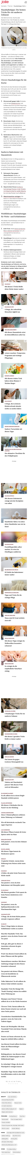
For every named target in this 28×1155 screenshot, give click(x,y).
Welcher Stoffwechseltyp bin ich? (9, 1108)
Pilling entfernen (6, 803)
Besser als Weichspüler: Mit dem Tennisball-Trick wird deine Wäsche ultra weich (14, 1029)
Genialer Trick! (5, 880)
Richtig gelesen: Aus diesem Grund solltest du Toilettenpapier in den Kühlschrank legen (13, 1056)
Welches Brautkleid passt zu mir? (9, 1144)
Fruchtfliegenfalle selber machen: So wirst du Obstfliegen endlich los (13, 549)
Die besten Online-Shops (7, 1141)
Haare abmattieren (12, 1096)
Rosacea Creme (18, 1102)
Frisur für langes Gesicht (16, 1119)
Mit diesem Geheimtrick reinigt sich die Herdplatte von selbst (14, 501)
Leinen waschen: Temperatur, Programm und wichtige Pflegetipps (15, 355)
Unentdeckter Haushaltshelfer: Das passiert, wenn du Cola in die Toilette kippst (13, 1019)
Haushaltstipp (9, 544)
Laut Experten (5, 829)
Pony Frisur (22, 1116)
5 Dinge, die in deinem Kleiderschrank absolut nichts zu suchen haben (13, 406)
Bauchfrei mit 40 (16, 1135)
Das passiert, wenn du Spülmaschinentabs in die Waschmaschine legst (10, 906)
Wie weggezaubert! (11, 329)
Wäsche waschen (10, 615)
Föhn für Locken (5, 1128)
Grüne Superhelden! (7, 812)
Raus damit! (8, 401)
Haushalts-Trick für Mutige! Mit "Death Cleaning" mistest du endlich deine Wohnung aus (13, 991)
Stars (3, 1149)
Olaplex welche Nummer (7, 1111)
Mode (3, 1132)
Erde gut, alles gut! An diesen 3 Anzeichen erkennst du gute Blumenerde (12, 946)
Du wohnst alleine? (7, 793)
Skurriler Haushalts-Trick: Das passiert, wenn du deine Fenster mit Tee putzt (14, 936)
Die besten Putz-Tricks (11, 569)
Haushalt (7, 284)
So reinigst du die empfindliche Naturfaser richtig (13, 668)
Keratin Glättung (15, 1128)
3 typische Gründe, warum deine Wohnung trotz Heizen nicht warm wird (13, 863)
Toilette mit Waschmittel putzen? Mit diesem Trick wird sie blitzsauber (14, 784)
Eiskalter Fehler (6, 839)
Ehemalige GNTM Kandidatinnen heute (15, 1132)
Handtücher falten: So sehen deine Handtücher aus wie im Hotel (15, 524)
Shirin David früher (6, 1152)
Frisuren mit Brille (6, 1122)
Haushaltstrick (9, 495)
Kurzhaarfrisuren (13, 1116)
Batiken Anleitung (6, 1135)
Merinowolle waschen (12, 592)
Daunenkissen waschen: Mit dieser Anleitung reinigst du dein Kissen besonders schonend (13, 963)
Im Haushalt (4, 890)
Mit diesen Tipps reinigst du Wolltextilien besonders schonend (15, 643)
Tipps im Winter (9, 756)
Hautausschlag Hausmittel (8, 1099)
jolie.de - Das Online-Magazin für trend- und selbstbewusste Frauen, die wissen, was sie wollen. (5, 2)
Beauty (3, 1096)
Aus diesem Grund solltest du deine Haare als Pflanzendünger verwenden (13, 1046)
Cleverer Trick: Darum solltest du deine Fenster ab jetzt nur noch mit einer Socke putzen (13, 1009)
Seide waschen (9, 663)
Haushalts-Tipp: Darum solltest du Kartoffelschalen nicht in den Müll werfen (13, 1074)
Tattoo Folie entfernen (7, 1102)
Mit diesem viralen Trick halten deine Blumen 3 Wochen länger (13, 380)
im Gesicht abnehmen (7, 1105)
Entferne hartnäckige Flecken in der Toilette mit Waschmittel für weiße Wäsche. (15, 189)
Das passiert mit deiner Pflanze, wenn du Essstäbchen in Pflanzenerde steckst (12, 973)
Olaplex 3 (21, 1108)
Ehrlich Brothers (16, 1152)
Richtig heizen (5, 849)
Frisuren (4, 1116)
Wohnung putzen (10, 711)
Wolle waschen (9, 638)
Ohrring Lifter (14, 1138)
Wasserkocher (15, 103)
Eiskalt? (3, 858)
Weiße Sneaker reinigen (12, 426)
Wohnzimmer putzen (11, 733)
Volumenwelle (5, 1119)
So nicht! (3, 924)
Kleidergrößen (5, 1138)
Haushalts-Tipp (9, 306)
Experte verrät (9, 375)
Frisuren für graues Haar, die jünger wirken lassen (13, 1125)
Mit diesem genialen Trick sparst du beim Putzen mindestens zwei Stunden (14, 894)
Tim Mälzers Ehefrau (11, 1149)
